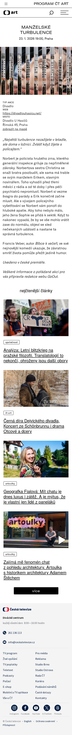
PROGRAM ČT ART (51, 3)
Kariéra (39, 681)
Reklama (40, 659)
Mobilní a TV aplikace (15, 692)
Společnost (11, 342)
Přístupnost (9, 725)
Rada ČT (40, 675)
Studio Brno (42, 664)
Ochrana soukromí (45, 721)
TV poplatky (10, 664)
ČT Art (8, 412)
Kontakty (41, 698)
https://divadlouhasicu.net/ (22, 113)
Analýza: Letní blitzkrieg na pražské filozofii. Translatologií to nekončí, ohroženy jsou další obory (35, 355)
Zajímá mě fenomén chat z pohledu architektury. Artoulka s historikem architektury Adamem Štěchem (34, 569)
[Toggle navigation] (5, 4)
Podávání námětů (45, 686)
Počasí (7, 681)
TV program (10, 653)
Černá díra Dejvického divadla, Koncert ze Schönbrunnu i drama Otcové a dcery (33, 426)
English (27, 721)
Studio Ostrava (44, 670)
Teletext (8, 670)
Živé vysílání (10, 659)
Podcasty (8, 675)
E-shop (7, 686)
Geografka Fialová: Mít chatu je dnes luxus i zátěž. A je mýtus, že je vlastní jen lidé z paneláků (34, 496)
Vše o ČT (8, 698)
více (36, 591)
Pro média (41, 653)
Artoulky (10, 483)
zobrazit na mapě (15, 129)
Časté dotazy (43, 692)
